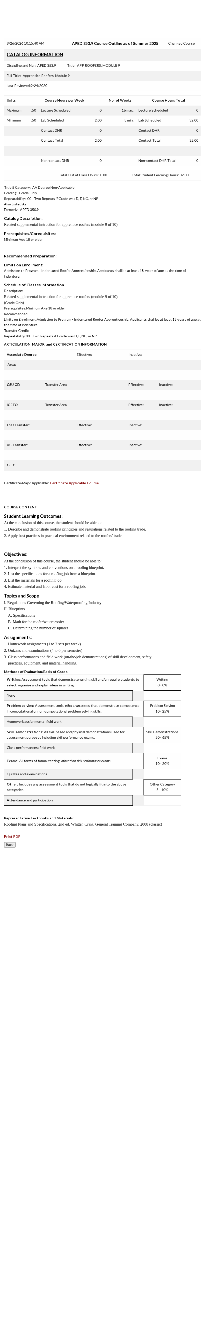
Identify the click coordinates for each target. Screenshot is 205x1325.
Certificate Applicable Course (74, 483)
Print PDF (12, 836)
